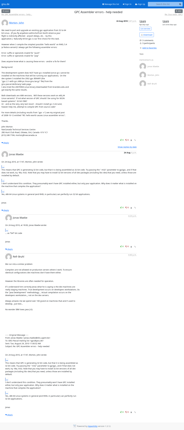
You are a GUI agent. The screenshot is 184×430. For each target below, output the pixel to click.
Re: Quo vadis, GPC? (174, 14)
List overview (145, 29)
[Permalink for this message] (135, 140)
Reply (6, 142)
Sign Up (141, 4)
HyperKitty (92, 426)
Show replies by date (127, 147)
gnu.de (5, 4)
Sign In (127, 4)
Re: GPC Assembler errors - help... (16, 14)
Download (147, 35)
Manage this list (111, 4)
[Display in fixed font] (131, 140)
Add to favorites (149, 48)
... (3, 166)
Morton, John (16, 22)
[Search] (180, 4)
